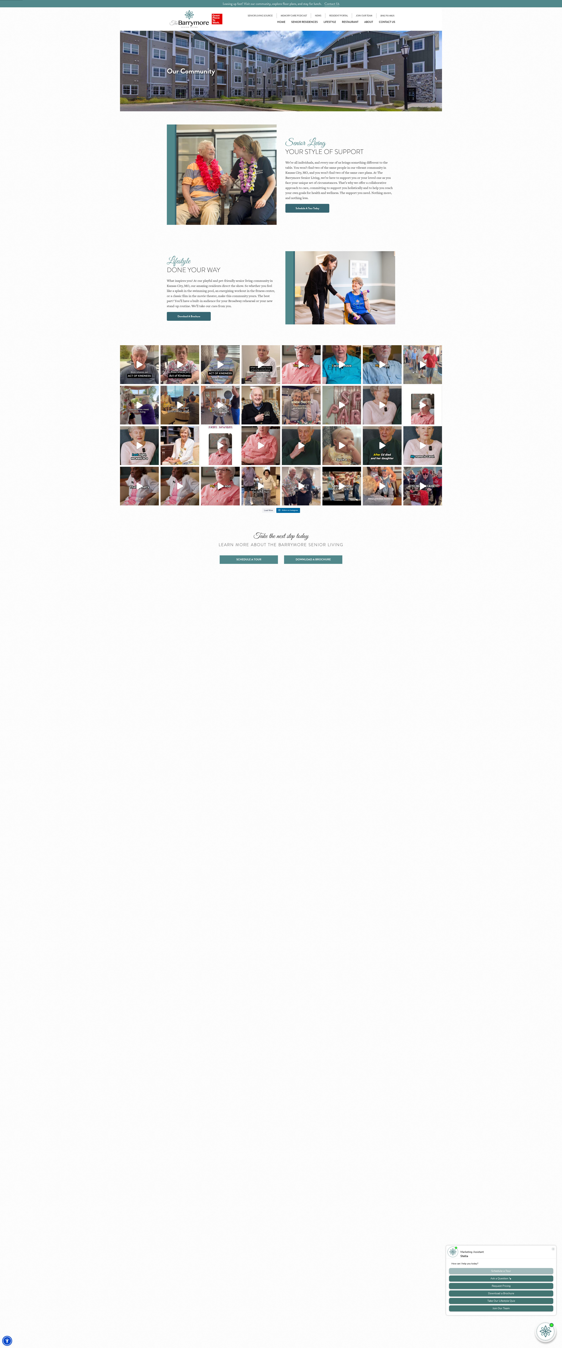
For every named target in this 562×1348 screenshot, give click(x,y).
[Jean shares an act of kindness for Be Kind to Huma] (220, 364)
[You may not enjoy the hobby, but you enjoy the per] (382, 405)
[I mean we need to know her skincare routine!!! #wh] (180, 405)
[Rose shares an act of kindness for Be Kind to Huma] (180, 364)
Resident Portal (338, 15)
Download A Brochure (189, 316)
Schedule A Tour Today (307, 208)
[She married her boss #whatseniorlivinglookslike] (220, 445)
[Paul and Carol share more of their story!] (301, 445)
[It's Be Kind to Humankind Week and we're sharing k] (139, 364)
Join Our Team (364, 15)
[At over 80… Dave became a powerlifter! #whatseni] (382, 364)
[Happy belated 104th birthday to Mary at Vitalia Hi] (180, 445)
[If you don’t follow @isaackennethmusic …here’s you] (260, 364)
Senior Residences (304, 22)
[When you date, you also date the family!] (139, 445)
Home (281, 22)
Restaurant (350, 22)
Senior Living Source (260, 15)
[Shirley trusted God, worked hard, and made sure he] (139, 486)
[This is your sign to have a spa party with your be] (341, 405)
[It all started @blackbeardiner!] (382, 445)
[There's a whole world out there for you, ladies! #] (301, 364)
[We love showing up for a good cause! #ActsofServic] (422, 486)
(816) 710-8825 (387, 15)
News (318, 15)
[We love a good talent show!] (341, 486)
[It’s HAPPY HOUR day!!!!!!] (260, 486)
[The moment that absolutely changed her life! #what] (422, 405)
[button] (7, 1341)
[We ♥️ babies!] (382, 486)
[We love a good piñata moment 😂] (220, 405)
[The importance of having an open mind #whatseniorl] (260, 445)
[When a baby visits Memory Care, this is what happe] (341, 445)
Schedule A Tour (248, 559)
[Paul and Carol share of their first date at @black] (422, 445)
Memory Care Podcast (294, 15)
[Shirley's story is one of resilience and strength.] (180, 486)
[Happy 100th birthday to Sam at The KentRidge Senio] (260, 405)
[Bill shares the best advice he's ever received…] (341, 364)
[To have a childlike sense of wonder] (220, 486)
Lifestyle (330, 22)
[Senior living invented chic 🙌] (301, 405)
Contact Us (331, 3)
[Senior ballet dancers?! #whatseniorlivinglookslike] (422, 364)
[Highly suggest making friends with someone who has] (139, 405)
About (368, 22)
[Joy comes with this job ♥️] (301, 486)
